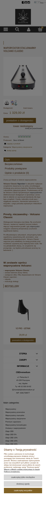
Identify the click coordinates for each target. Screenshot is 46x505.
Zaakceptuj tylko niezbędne (23, 477)
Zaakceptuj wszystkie (23, 490)
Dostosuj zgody (23, 484)
